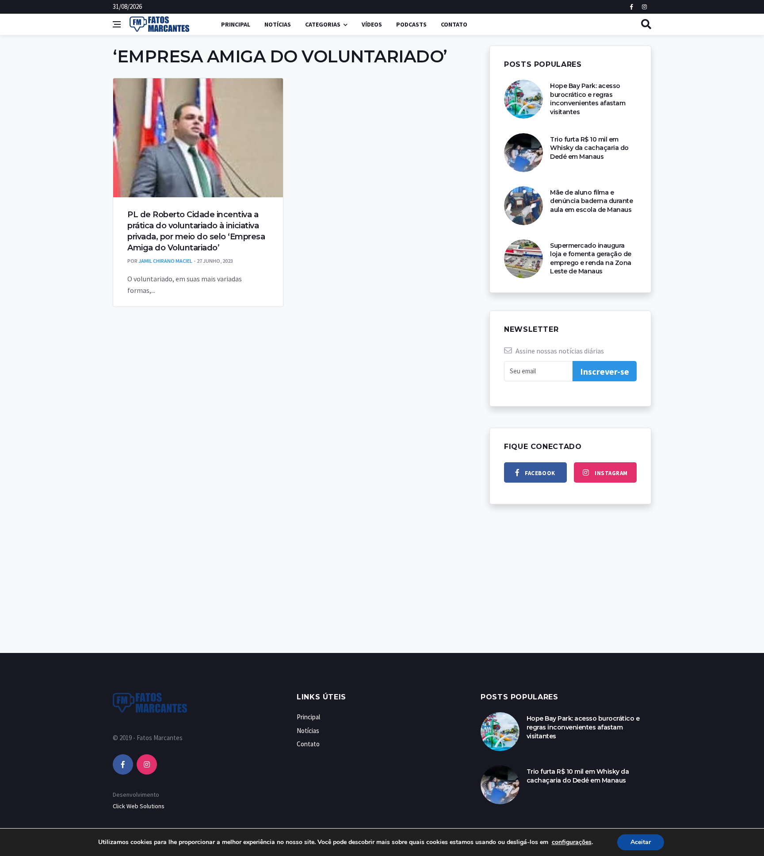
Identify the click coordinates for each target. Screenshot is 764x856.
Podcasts (411, 24)
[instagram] (147, 764)
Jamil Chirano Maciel (165, 260)
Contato (454, 24)
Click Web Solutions (138, 806)
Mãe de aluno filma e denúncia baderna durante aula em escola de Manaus (591, 201)
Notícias (277, 24)
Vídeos (372, 24)
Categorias (322, 24)
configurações (572, 842)
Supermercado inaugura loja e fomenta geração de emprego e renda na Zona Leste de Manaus (590, 259)
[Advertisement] (382, 587)
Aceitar (640, 842)
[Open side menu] (117, 24)
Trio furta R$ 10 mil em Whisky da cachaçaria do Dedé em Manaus (589, 148)
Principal (235, 24)
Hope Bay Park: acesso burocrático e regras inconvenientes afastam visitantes (587, 99)
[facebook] (123, 764)
